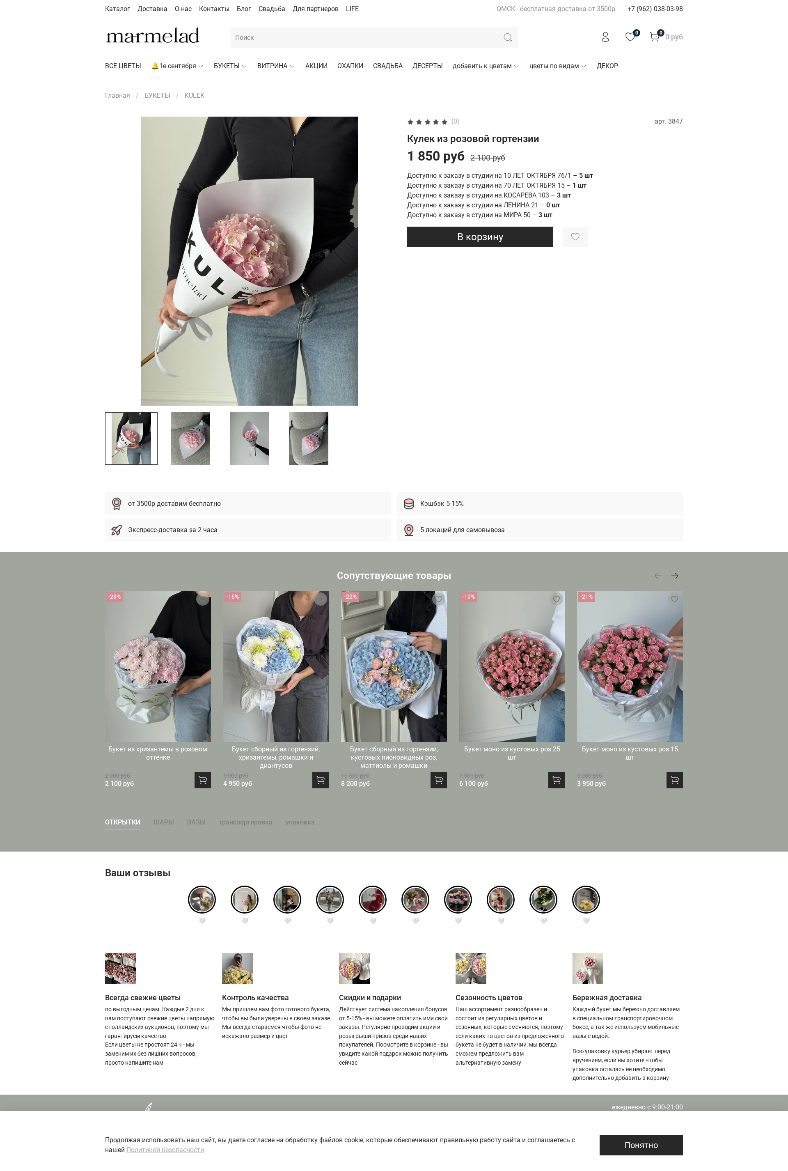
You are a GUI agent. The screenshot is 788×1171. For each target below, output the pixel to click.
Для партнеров (316, 9)
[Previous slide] (118, 261)
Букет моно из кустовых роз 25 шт (512, 753)
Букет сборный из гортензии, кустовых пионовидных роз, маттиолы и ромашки (394, 757)
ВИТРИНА (272, 66)
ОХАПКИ (350, 66)
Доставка (152, 9)
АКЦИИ (316, 66)
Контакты (214, 9)
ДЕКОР (607, 66)
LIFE (352, 9)
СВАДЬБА (388, 66)
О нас (183, 9)
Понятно (641, 1145)
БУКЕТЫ (227, 66)
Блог (244, 9)
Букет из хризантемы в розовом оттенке (157, 753)
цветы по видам (554, 66)
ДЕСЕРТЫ (427, 66)
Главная (117, 95)
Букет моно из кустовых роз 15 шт (630, 753)
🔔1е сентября (173, 66)
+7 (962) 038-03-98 (655, 9)
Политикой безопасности (165, 1150)
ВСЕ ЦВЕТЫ (123, 66)
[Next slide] (381, 261)
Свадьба (272, 9)
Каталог (117, 9)
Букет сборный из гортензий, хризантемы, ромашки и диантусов (276, 757)
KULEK (194, 95)
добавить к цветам (482, 66)
